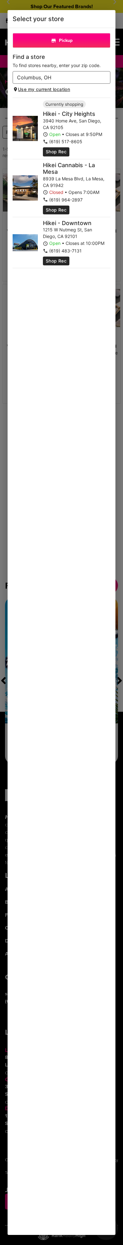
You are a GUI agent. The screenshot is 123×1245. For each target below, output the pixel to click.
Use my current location (44, 89)
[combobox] (56, 77)
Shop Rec (56, 151)
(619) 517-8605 (65, 141)
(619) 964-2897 (66, 199)
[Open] (105, 77)
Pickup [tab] (66, 40)
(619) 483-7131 (65, 250)
